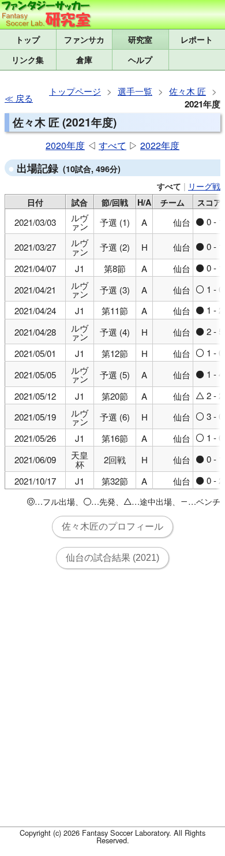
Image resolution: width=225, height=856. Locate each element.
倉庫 (84, 59)
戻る (24, 98)
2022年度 (159, 145)
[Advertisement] (112, 704)
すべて (112, 145)
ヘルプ (140, 59)
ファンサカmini (84, 39)
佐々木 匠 (187, 91)
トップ (28, 39)
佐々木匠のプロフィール (112, 526)
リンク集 (28, 59)
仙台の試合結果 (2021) (112, 558)
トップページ (75, 91)
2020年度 (65, 145)
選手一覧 (135, 91)
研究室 (140, 39)
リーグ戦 (204, 186)
